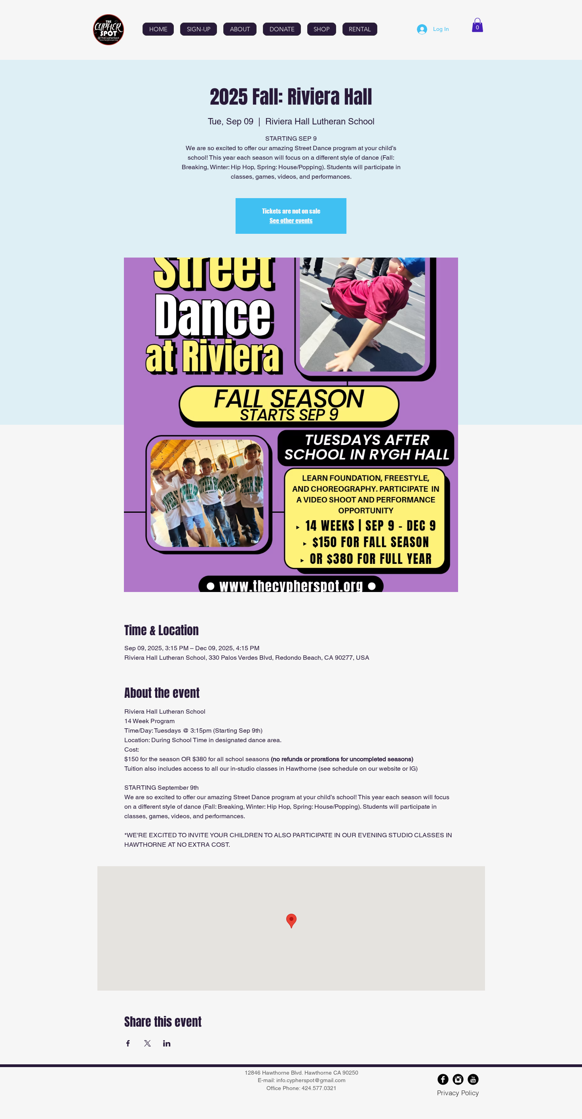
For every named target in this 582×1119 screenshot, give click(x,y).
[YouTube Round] (473, 1079)
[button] (477, 25)
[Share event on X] (147, 1043)
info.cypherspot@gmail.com (311, 1080)
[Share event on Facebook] (128, 1043)
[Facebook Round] (443, 1079)
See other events (291, 220)
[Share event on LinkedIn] (167, 1043)
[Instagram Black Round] (458, 1079)
